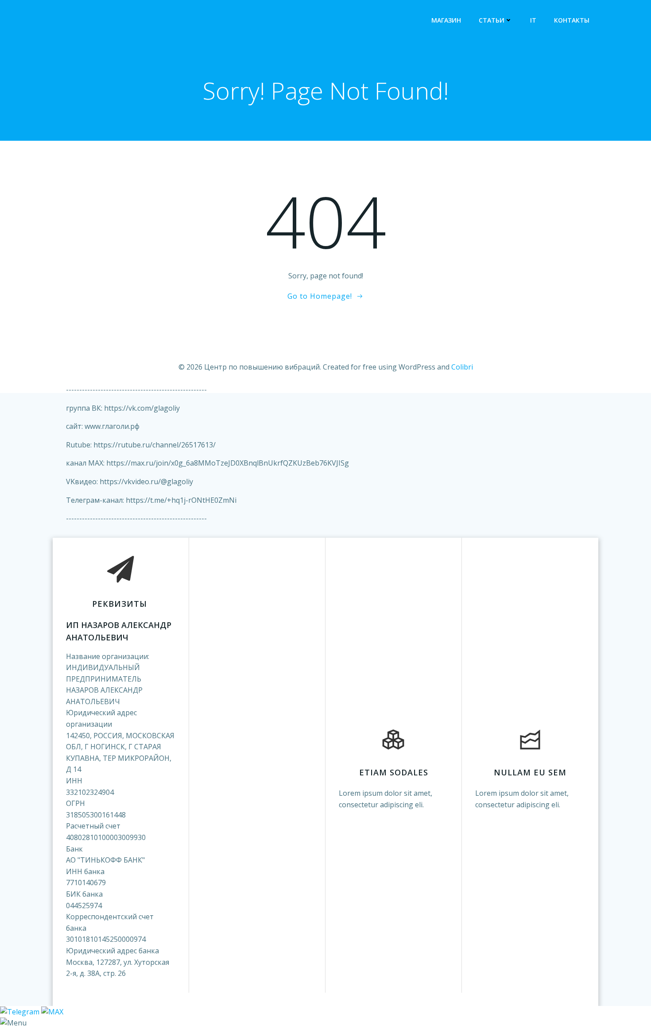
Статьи (491, 20)
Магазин (446, 20)
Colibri (462, 367)
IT (533, 20)
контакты (571, 20)
